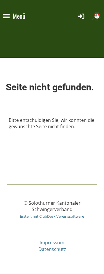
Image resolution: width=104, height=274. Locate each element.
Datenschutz (52, 249)
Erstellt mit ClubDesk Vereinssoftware (52, 216)
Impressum (52, 242)
